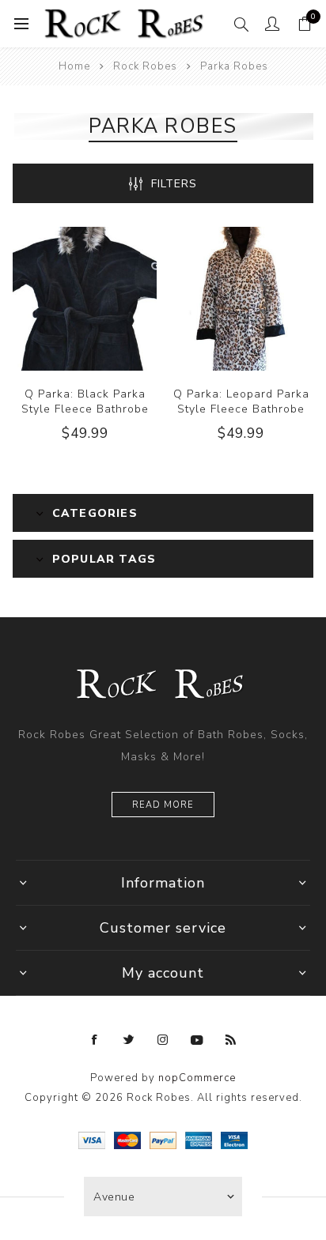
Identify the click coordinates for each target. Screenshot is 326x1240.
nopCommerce (197, 1078)
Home (74, 66)
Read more (163, 805)
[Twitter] (129, 1040)
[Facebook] (95, 1040)
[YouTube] (197, 1040)
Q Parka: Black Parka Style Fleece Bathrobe (85, 401)
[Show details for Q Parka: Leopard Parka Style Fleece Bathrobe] (241, 299)
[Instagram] (163, 1040)
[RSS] (231, 1040)
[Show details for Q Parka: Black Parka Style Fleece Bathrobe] (85, 299)
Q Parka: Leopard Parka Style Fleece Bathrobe (241, 401)
